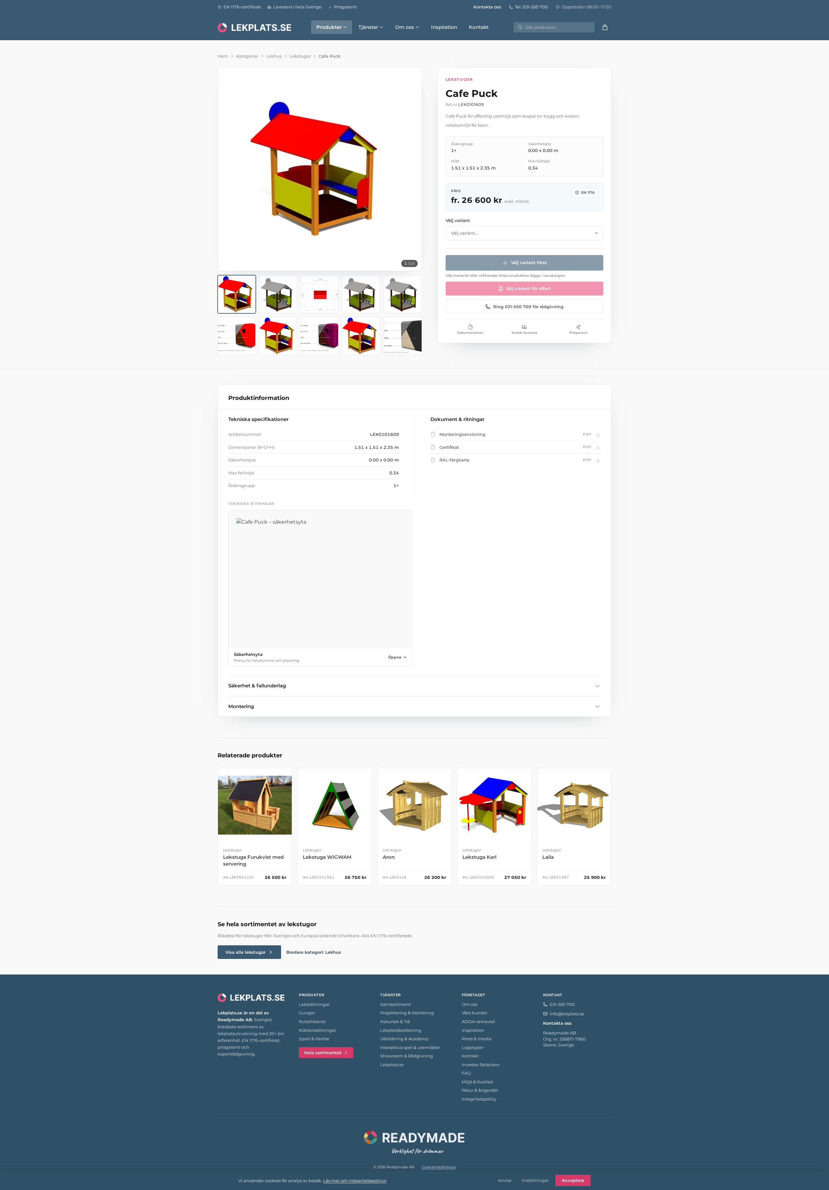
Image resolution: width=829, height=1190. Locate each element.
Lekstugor (300, 56)
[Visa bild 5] (403, 294)
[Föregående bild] (228, 169)
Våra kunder (474, 1012)
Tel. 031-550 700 (531, 6)
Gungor (307, 1012)
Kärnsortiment (395, 1004)
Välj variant (458, 220)
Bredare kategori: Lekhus (313, 952)
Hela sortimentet (323, 1052)
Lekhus (274, 56)
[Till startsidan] (255, 27)
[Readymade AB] (414, 1141)
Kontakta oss (487, 6)
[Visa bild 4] (361, 294)
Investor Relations (480, 1064)
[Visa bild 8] (320, 336)
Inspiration (444, 27)
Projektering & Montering (407, 1012)
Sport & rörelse (314, 1038)
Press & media (477, 1038)
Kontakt (479, 27)
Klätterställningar (317, 1030)
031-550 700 (562, 1004)
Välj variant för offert (528, 288)
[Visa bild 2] (278, 294)
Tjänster (368, 27)
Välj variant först (529, 262)
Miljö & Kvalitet (477, 1081)
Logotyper (472, 1047)
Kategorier (247, 56)
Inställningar (535, 1180)
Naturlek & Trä (395, 1021)
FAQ (466, 1073)
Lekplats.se (392, 1064)
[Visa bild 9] (361, 336)
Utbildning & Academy (404, 1038)
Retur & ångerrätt (480, 1090)
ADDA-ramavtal (478, 1021)
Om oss (404, 27)
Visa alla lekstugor (245, 952)
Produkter (329, 27)
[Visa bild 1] (237, 294)
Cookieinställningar (439, 1167)
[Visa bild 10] (403, 336)
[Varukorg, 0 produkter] (604, 27)
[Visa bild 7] (278, 336)
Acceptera (573, 1180)
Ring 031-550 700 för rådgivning (528, 306)
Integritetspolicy (479, 1099)
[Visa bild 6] (237, 336)
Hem (223, 56)
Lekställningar (314, 1004)
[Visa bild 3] (320, 294)
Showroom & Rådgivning (406, 1055)
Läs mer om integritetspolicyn (355, 1180)
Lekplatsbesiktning (400, 1030)
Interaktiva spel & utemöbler (410, 1047)
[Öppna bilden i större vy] (320, 169)
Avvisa (504, 1180)
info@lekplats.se (567, 1013)
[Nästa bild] (411, 169)
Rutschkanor (312, 1021)
